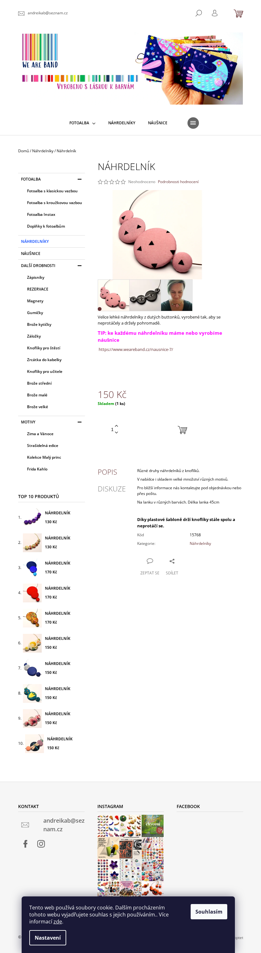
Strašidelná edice (42, 445)
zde (57, 921)
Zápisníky (35, 277)
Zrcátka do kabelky (44, 359)
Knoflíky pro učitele (44, 371)
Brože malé (37, 395)
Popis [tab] (107, 472)
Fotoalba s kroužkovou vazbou (54, 202)
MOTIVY (28, 422)
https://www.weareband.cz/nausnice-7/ (135, 349)
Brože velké (37, 406)
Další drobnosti (38, 265)
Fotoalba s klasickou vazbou (52, 191)
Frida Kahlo (37, 469)
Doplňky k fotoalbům (46, 226)
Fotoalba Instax (41, 214)
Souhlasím (208, 911)
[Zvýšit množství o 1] (116, 426)
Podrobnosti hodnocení (178, 181)
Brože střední (39, 383)
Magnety (35, 301)
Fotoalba (31, 179)
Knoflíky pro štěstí (43, 348)
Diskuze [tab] (112, 488)
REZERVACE (37, 289)
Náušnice (30, 253)
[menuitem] (82, 123)
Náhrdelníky (35, 241)
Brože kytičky (39, 324)
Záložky (34, 336)
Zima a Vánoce (40, 433)
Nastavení (48, 937)
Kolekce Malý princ (44, 457)
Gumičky (35, 312)
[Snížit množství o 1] (116, 432)
